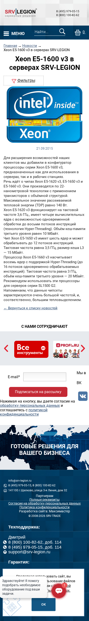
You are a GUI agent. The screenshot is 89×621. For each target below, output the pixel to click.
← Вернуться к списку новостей (30, 308)
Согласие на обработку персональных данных (44, 503)
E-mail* (14, 376)
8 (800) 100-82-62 (67, 15)
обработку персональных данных (30, 405)
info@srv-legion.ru (20, 480)
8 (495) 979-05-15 (67, 11)
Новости (29, 46)
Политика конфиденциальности (44, 507)
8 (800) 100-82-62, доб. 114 (34, 542)
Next (83, 348)
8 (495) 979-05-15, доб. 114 (34, 547)
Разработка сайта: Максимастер (44, 511)
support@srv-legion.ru (29, 552)
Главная (10, 46)
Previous (6, 348)
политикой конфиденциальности (23, 412)
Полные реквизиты (44, 499)
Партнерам (44, 496)
